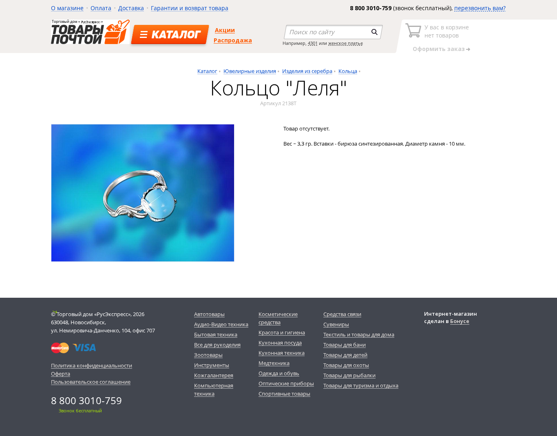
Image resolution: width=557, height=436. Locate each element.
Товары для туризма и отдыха (360, 385)
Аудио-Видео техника (221, 324)
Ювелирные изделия (249, 71)
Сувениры (336, 324)
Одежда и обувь (279, 373)
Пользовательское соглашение (90, 381)
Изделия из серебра (307, 71)
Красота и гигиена (282, 332)
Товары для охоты (346, 365)
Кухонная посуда (280, 342)
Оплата (101, 8)
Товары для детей (345, 355)
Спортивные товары (284, 393)
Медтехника (274, 363)
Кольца (347, 71)
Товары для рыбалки (349, 375)
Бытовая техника (215, 334)
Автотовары (209, 314)
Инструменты (211, 365)
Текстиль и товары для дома (358, 334)
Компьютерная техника (213, 389)
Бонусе (459, 321)
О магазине (67, 8)
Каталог (207, 71)
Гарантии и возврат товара (189, 8)
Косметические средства (278, 318)
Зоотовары (208, 355)
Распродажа (233, 40)
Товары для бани (344, 344)
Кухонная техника (282, 352)
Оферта (60, 373)
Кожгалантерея (213, 375)
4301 (313, 43)
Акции (225, 30)
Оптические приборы (286, 383)
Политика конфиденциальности (91, 365)
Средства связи (342, 314)
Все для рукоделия (217, 344)
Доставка (131, 8)
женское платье (345, 43)
